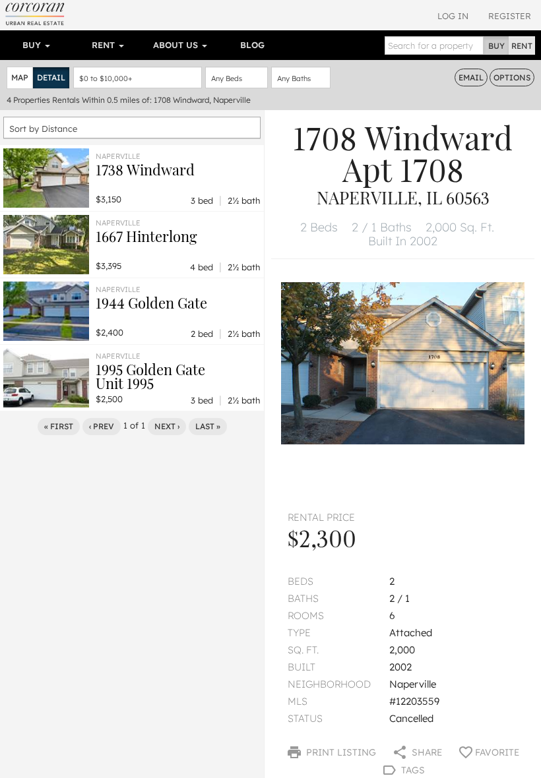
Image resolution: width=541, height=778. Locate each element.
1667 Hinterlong (146, 236)
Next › (166, 426)
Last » (207, 426)
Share (425, 752)
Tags (411, 770)
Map (19, 77)
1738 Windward (145, 169)
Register (509, 16)
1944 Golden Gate (151, 303)
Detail (51, 77)
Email (471, 77)
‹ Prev (101, 426)
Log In (452, 16)
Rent (104, 45)
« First (58, 426)
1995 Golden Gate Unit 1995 (150, 376)
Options (511, 77)
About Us (177, 45)
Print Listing (339, 752)
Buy (33, 45)
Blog (252, 45)
